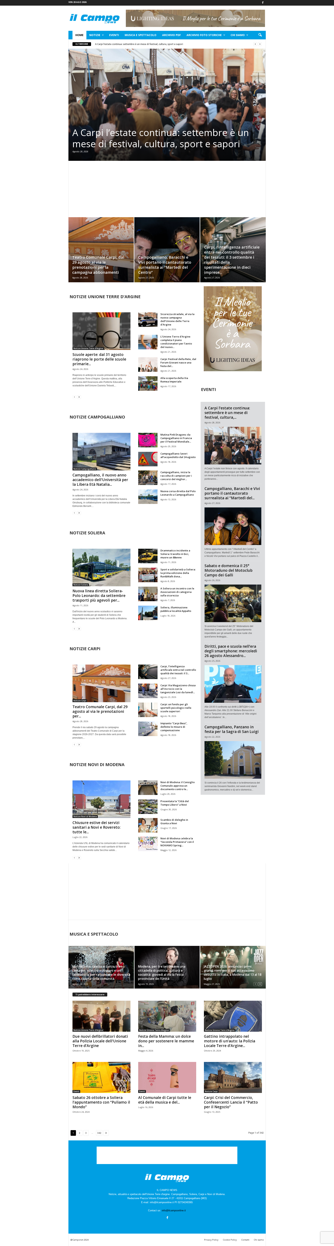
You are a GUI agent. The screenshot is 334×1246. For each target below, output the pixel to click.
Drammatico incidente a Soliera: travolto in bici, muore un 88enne (175, 554)
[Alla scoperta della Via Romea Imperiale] (148, 383)
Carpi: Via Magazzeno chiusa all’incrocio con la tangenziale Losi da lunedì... (178, 689)
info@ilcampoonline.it (174, 1210)
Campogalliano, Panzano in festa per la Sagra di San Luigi (231, 729)
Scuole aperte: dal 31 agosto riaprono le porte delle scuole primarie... (99, 359)
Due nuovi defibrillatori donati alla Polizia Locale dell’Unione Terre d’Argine (100, 1041)
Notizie (94, 35)
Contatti (245, 1239)
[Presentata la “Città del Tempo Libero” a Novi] (148, 806)
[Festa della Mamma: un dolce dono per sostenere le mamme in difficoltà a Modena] (167, 1016)
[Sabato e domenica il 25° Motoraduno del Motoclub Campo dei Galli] (232, 603)
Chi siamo (238, 35)
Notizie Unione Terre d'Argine (88, 348)
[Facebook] (263, 3)
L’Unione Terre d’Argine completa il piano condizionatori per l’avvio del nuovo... (176, 342)
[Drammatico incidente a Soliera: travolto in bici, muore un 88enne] (148, 556)
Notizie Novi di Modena (85, 816)
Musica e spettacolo (140, 35)
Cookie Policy (230, 1239)
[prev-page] (74, 397)
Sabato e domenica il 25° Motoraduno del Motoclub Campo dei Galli (228, 570)
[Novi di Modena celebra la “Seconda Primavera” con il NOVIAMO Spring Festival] (148, 844)
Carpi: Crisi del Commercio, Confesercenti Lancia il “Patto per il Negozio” (231, 1102)
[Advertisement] (167, 189)
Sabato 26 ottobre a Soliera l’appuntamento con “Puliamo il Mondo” (101, 1102)
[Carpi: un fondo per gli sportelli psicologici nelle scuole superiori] (148, 710)
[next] (260, 44)
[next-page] (79, 397)
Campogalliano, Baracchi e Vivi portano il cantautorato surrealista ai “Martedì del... (232, 493)
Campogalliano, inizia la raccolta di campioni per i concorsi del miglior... (176, 475)
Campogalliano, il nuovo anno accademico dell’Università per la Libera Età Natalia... (100, 480)
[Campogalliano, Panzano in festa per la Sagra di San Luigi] (232, 760)
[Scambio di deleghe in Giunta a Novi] (148, 825)
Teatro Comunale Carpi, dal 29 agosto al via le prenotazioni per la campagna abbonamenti (98, 265)
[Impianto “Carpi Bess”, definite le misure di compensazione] (148, 729)
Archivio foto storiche (204, 35)
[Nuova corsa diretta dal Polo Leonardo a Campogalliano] (148, 496)
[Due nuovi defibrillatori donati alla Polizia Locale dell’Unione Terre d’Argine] (101, 1016)
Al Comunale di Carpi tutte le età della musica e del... (164, 1100)
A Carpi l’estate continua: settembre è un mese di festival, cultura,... (227, 413)
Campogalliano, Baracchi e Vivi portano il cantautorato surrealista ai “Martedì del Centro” (164, 265)
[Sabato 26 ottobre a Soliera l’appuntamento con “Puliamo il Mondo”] (101, 1077)
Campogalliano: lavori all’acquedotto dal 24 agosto (178, 455)
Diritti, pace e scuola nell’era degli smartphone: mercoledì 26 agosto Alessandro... (230, 651)
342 (99, 1132)
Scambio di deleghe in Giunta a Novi (174, 821)
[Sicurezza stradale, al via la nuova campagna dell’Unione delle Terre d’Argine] (148, 319)
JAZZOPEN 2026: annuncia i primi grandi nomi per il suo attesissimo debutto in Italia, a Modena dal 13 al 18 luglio (232, 972)
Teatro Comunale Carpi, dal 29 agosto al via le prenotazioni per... (100, 711)
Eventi (114, 35)
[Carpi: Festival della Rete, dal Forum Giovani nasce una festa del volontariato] (148, 364)
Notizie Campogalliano (84, 469)
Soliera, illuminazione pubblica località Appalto (175, 609)
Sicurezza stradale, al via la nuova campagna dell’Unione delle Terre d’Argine (177, 319)
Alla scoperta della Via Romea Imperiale (174, 379)
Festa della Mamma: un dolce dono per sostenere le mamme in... (166, 1041)
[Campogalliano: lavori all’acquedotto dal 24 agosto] (148, 459)
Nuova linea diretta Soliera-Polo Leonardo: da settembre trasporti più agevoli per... (98, 595)
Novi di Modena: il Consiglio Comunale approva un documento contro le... (177, 785)
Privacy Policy (211, 1239)
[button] (260, 35)
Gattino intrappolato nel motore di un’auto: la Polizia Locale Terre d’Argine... (229, 1041)
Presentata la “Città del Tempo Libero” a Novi (174, 802)
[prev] (255, 44)
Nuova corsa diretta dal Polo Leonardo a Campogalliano (178, 492)
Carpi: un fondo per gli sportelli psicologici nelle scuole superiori (175, 708)
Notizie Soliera (80, 584)
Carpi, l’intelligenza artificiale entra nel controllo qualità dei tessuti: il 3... (178, 670)
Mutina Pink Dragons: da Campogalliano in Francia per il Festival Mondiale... (176, 438)
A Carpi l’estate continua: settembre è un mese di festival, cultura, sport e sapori (139, 44)
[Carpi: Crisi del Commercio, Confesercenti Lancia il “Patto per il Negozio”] (233, 1077)
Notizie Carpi (79, 700)
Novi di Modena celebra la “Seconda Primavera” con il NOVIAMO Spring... (177, 842)
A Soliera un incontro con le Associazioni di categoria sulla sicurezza (177, 592)
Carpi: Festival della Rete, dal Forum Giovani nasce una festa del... (178, 362)
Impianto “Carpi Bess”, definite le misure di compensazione (173, 727)
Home (79, 35)
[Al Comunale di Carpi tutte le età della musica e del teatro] (167, 1077)
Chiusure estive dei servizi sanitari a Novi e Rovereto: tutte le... (96, 827)
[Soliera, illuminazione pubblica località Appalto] (148, 613)
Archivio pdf (171, 35)
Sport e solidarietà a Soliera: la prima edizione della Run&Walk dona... (178, 573)
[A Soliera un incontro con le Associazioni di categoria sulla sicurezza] (148, 594)
